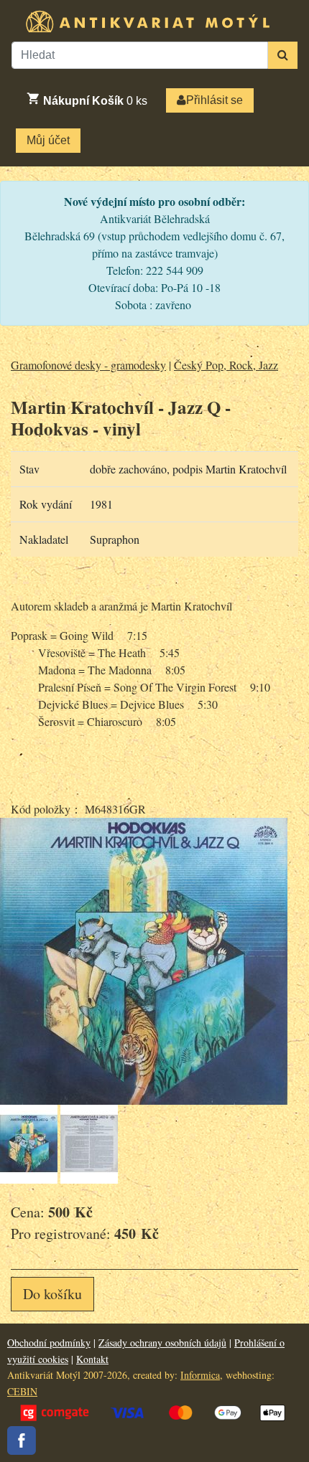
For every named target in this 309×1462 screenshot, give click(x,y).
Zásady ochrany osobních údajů (162, 1342)
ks (95, 101)
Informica (200, 1375)
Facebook (21, 1440)
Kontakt (92, 1359)
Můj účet (48, 140)
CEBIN (22, 1391)
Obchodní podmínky (49, 1342)
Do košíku (52, 1293)
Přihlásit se (214, 100)
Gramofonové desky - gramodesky (88, 364)
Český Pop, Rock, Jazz (226, 364)
